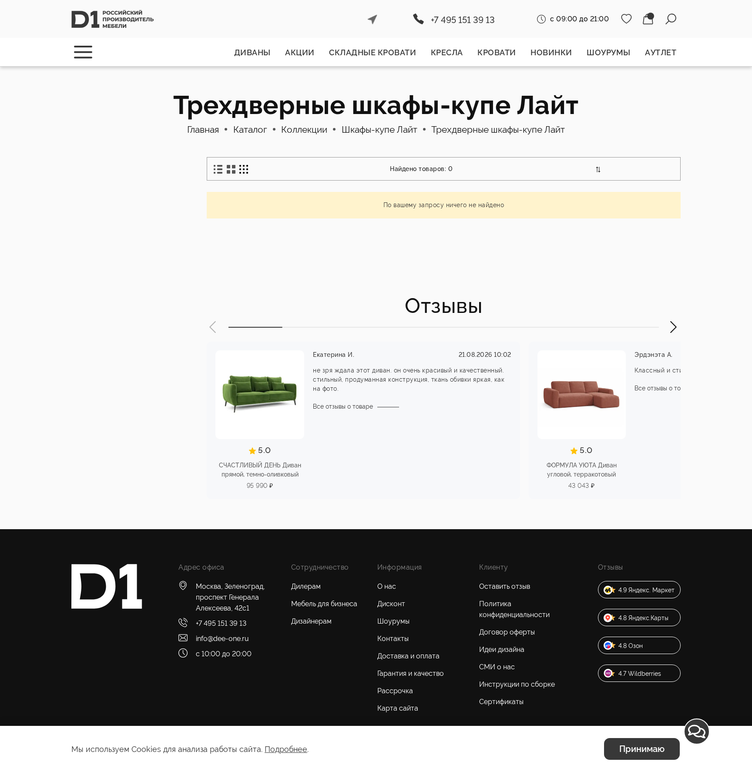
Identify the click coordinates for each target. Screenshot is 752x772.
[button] (213, 327)
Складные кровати (372, 52)
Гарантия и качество (410, 673)
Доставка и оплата (408, 656)
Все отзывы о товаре (343, 406)
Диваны (252, 52)
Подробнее (286, 749)
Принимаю (642, 749)
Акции (300, 52)
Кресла (447, 52)
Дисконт (391, 604)
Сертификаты (501, 702)
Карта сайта (397, 708)
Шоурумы (609, 52)
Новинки (551, 52)
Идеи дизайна (501, 649)
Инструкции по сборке (517, 684)
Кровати (496, 52)
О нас (386, 586)
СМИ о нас (497, 667)
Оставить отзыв (504, 586)
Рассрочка (395, 691)
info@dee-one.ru (222, 638)
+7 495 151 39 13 (463, 20)
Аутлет (660, 52)
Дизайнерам (311, 621)
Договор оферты (507, 632)
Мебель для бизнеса (324, 604)
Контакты (393, 638)
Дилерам (306, 586)
